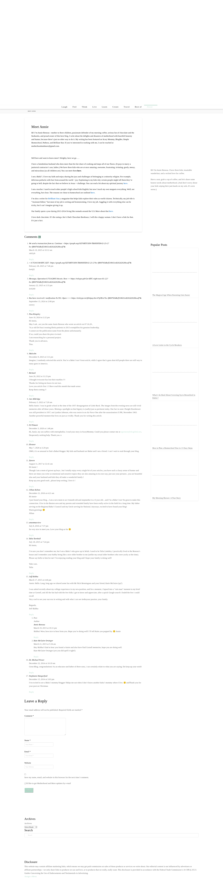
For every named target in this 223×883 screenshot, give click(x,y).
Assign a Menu (30, 876)
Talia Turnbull (35, 539)
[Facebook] (178, 3)
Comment (29, 716)
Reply (31, 259)
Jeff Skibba (33, 576)
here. (126, 183)
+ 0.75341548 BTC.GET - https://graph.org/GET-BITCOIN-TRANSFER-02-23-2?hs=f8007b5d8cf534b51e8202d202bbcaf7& (80, 263)
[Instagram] (187, 3)
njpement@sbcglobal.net (131, 432)
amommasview (35, 522)
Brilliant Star (53, 198)
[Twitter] (182, 3)
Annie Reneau (39, 625)
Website (27, 763)
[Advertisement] (111, 85)
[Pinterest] (192, 3)
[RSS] (197, 3)
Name (27, 740)
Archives (28, 823)
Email (27, 752)
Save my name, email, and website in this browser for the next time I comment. (56, 777)
